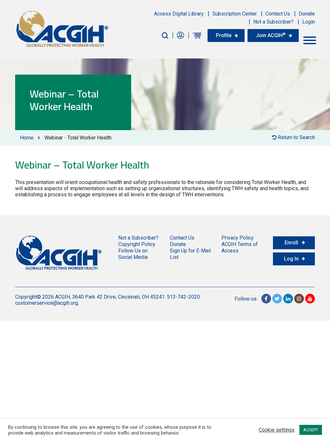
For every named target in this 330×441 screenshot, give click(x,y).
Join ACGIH (271, 35)
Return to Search (296, 137)
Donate (307, 14)
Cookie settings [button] (277, 430)
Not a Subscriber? (273, 22)
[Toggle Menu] (309, 40)
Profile (223, 35)
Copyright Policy (136, 244)
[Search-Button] (165, 35)
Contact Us (278, 14)
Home (27, 138)
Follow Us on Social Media (133, 254)
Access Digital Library (179, 14)
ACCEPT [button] (310, 429)
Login (308, 22)
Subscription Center (234, 14)
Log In (291, 259)
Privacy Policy (237, 238)
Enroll (291, 243)
